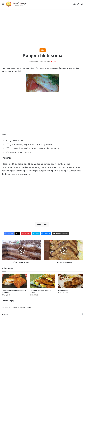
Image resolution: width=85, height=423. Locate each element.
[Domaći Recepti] (16, 4)
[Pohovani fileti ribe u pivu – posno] (42, 281)
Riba (42, 50)
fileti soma (42, 224)
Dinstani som (63, 290)
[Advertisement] (42, 27)
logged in (14, 307)
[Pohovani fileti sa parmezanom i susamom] (14, 281)
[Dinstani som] (70, 281)
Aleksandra (34, 61)
